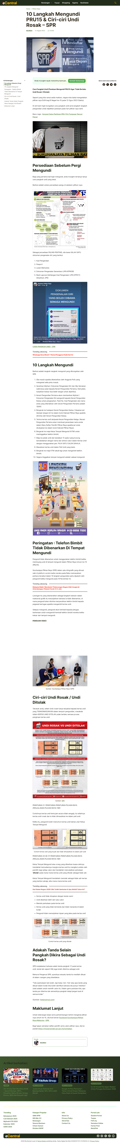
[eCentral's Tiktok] (109, 1135)
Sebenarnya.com (47, 1000)
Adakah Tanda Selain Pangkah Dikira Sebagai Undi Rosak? (13, 102)
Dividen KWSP (38, 1128)
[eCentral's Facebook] (98, 1135)
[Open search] (115, 3)
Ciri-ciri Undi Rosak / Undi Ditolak (12, 97)
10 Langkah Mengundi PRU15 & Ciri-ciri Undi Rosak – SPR (53, 19)
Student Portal (96, 1116)
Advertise (65, 1121)
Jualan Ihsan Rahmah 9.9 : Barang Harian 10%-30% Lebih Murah (45, 1091)
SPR (63, 801)
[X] (107, 84)
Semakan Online (97, 1123)
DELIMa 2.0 (37, 1118)
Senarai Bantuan (39, 1123)
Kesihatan (84, 3)
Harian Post (95, 1126)
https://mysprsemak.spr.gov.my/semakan (55, 1029)
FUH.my (94, 1121)
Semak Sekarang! (76, 81)
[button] (14, 81)
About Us (65, 1116)
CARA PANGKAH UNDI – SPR (44, 347)
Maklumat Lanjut (9, 106)
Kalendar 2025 (9, 1124)
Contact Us (66, 1123)
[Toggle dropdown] (51, 3)
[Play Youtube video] (60, 671)
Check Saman (38, 1126)
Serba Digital (42, 1141)
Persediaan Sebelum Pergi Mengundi (12, 84)
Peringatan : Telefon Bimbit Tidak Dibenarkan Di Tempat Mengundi (13, 92)
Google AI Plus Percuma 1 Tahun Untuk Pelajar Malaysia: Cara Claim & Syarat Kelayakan (74, 1091)
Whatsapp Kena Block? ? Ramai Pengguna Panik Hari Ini (53, 355)
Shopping (66, 3)
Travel (57, 3)
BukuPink (94, 1128)
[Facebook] (103, 84)
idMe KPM (36, 1116)
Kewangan (37, 1121)
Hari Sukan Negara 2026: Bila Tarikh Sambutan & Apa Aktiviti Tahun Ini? (59, 889)
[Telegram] (111, 84)
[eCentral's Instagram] (101, 1135)
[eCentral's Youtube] (113, 1135)
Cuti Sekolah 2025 (10, 1119)
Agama (75, 3)
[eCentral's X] (105, 1135)
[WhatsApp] (115, 84)
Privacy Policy (67, 1118)
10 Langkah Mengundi (11, 87)
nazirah (29, 30)
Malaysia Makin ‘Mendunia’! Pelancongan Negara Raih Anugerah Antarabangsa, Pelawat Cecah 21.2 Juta (56, 588)
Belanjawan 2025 (9, 1116)
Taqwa (93, 1118)
